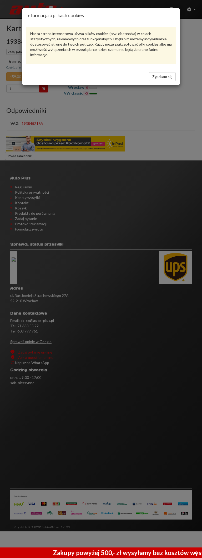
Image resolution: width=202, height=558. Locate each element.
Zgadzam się (162, 76)
